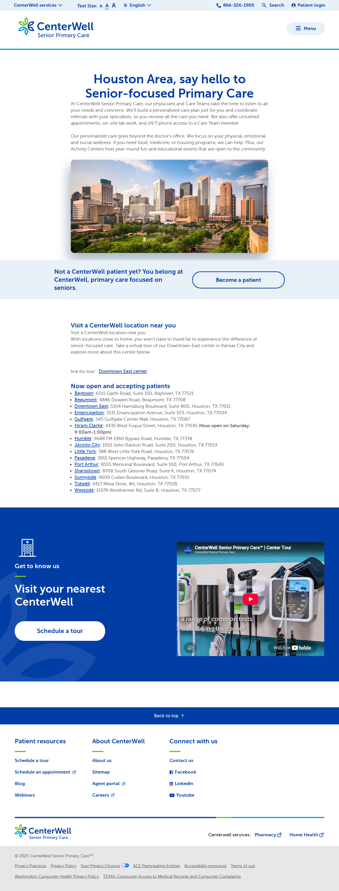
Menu (310, 28)
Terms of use (243, 866)
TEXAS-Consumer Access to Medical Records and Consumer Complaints (172, 876)
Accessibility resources (205, 866)
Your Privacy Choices (100, 866)
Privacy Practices (30, 866)
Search (276, 5)
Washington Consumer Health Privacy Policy (57, 876)
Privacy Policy (63, 866)
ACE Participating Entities (156, 866)
